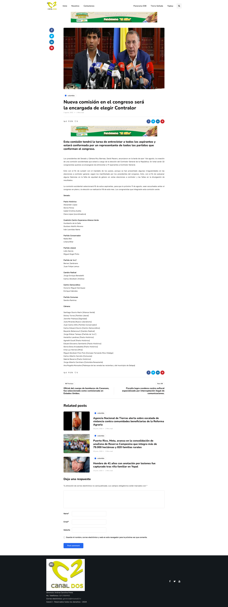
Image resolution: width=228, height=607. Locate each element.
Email (66, 522)
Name (66, 514)
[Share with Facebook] (149, 121)
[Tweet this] (153, 121)
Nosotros (75, 6)
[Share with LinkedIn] (158, 121)
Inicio (65, 6)
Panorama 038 (139, 6)
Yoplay (170, 6)
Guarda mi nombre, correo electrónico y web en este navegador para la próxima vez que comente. (106, 537)
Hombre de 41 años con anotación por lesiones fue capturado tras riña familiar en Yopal (124, 465)
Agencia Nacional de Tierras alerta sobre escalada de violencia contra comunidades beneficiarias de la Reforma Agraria (128, 421)
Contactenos (89, 6)
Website (67, 530)
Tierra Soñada (157, 6)
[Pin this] (162, 121)
